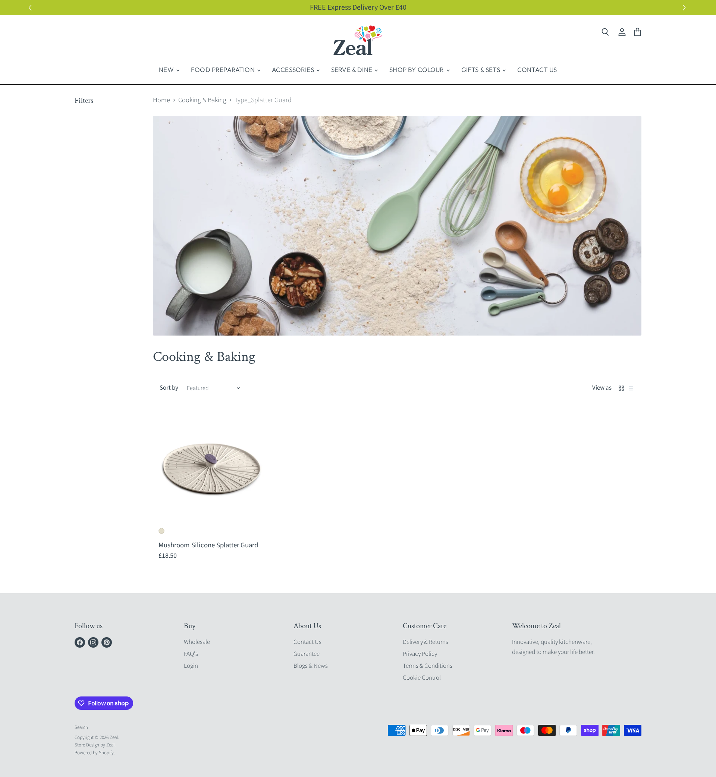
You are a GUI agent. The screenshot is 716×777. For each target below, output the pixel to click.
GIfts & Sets (481, 69)
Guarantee (306, 653)
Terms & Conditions (427, 665)
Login (191, 665)
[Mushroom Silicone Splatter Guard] (211, 468)
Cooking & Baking (202, 100)
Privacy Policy (420, 653)
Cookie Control (422, 677)
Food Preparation (223, 69)
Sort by (169, 387)
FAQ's (191, 653)
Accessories (293, 69)
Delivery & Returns (425, 642)
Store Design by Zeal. (95, 745)
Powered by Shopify (94, 752)
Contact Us (537, 69)
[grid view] (621, 388)
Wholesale (197, 642)
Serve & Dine (352, 69)
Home (161, 100)
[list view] (631, 388)
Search (81, 727)
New (167, 69)
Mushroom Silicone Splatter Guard (208, 545)
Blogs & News (310, 665)
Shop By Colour (417, 69)
